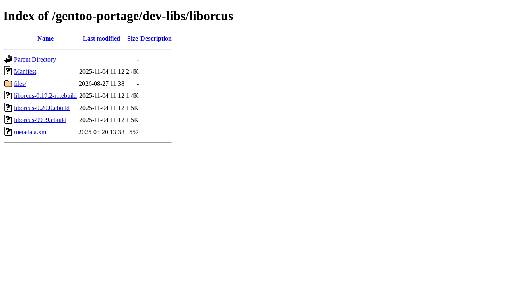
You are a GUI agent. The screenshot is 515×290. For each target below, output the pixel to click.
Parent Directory (35, 59)
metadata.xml (31, 131)
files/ (20, 83)
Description (156, 38)
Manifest (25, 71)
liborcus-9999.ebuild (40, 119)
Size (132, 38)
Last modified (101, 38)
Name (45, 38)
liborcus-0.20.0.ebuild (42, 107)
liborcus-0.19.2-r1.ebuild (45, 95)
